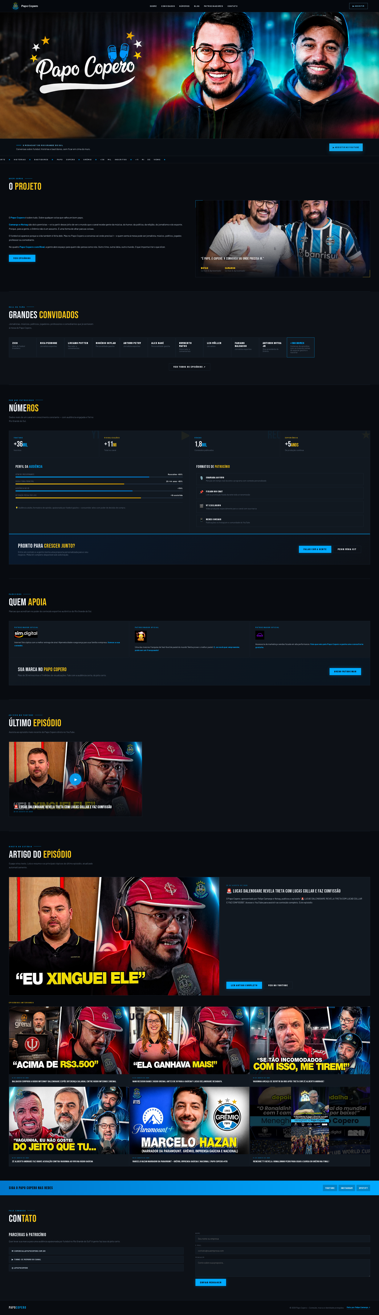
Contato (232, 6)
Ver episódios (22, 258)
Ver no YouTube (278, 985)
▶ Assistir (358, 6)
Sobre (153, 6)
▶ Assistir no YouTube (346, 147)
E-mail (198, 1245)
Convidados (168, 6)
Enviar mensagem (210, 1282)
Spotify (363, 1188)
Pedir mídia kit (347, 549)
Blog (197, 6)
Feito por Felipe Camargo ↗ (358, 1307)
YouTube (330, 1188)
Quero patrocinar (345, 671)
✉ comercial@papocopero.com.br (28, 1251)
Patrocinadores (213, 6)
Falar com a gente (315, 549)
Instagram (347, 1188)
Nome (197, 1233)
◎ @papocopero (20, 1268)
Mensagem (199, 1257)
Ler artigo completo (244, 985)
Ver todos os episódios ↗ (190, 367)
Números (184, 6)
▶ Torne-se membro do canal (26, 1259)
